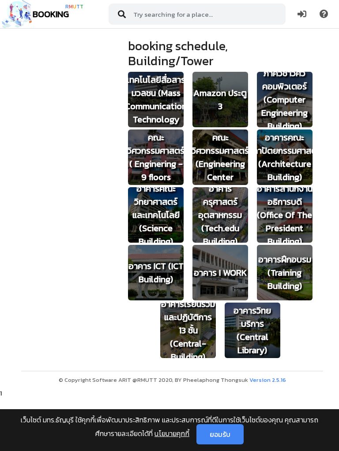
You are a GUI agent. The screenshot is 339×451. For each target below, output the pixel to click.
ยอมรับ (220, 434)
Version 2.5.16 (267, 380)
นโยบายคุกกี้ (171, 433)
